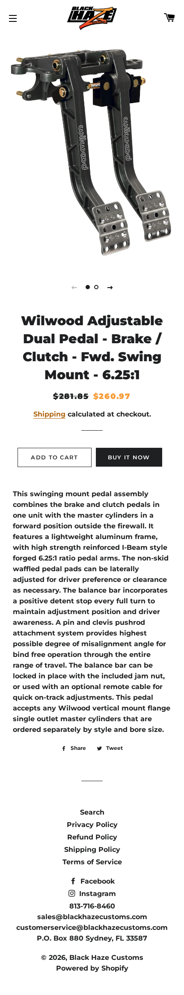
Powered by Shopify (92, 968)
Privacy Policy (92, 825)
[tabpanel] (92, 150)
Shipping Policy (92, 849)
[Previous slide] (74, 287)
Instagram (96, 894)
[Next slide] (110, 287)
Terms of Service (92, 862)
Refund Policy (92, 837)
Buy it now (129, 457)
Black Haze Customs (106, 957)
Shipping (49, 414)
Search (92, 812)
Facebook (96, 881)
